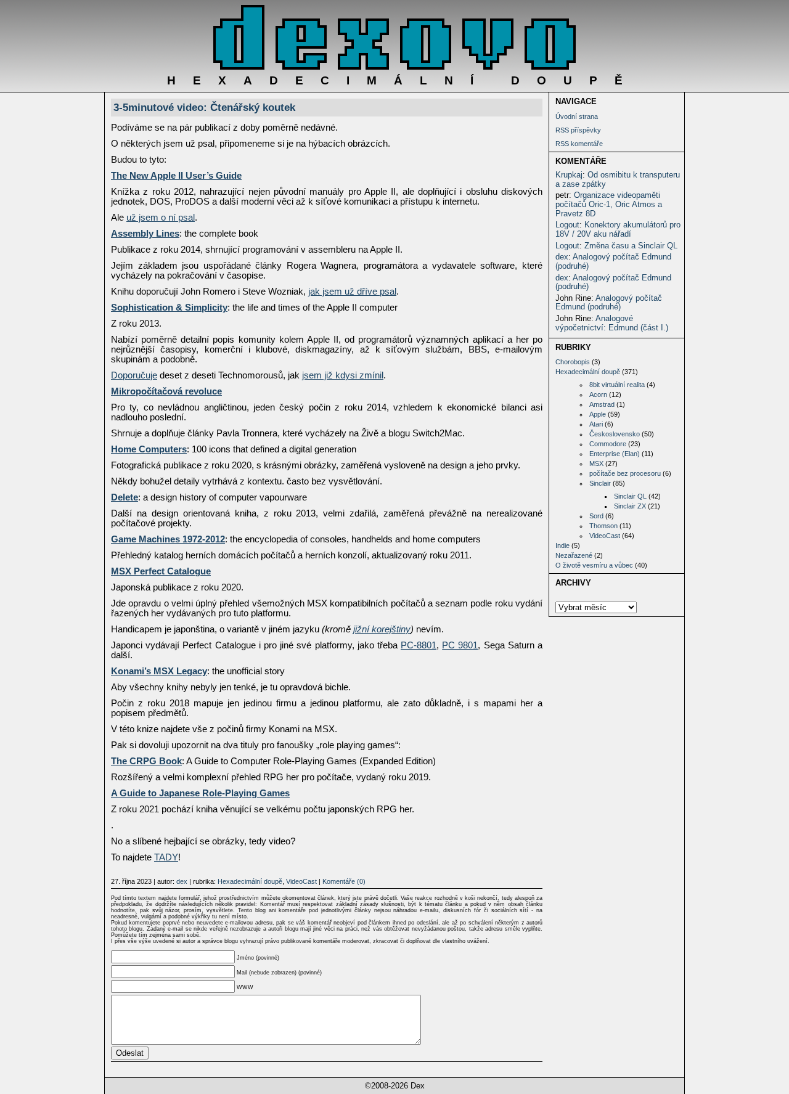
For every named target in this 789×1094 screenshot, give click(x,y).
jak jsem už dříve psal (352, 291)
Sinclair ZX (630, 506)
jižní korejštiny (382, 629)
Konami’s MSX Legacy (159, 671)
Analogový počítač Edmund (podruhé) (613, 261)
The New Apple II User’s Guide (176, 176)
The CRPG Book (146, 761)
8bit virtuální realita (617, 384)
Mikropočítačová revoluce (166, 391)
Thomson (603, 525)
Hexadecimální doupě (587, 371)
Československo (614, 434)
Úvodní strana (576, 116)
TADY (166, 857)
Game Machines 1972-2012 (168, 539)
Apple (597, 414)
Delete (124, 497)
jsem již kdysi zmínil (342, 375)
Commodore (607, 443)
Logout (567, 224)
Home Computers (149, 449)
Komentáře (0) (344, 881)
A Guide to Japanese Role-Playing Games (200, 793)
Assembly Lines (145, 234)
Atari (596, 424)
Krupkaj (569, 174)
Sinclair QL (630, 496)
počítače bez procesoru (625, 473)
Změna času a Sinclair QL (630, 245)
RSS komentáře (579, 143)
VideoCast (604, 535)
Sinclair (600, 483)
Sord (596, 516)
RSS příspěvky (578, 130)
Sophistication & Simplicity (169, 307)
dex (561, 256)
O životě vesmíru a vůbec (594, 565)
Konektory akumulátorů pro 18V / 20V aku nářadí (618, 229)
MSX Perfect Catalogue (161, 571)
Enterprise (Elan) (614, 453)
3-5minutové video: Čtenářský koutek (204, 107)
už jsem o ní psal (160, 217)
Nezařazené (573, 555)
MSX (596, 463)
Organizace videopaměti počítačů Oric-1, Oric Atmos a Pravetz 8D (608, 204)
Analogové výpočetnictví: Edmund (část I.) (611, 323)
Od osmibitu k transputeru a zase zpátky (617, 179)
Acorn (598, 394)
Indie (562, 545)
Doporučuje (134, 375)
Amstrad (602, 404)
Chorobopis (572, 361)
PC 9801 (460, 645)
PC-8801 (418, 645)
